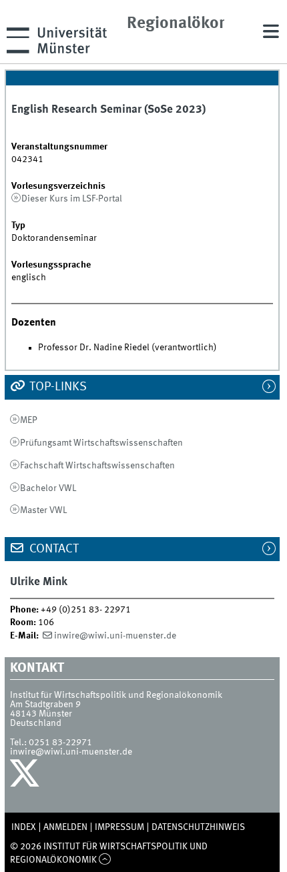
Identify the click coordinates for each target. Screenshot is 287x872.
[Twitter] (26, 776)
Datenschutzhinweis (198, 827)
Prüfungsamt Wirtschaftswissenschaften (101, 443)
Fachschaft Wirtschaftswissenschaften (97, 465)
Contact (53, 549)
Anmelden (65, 827)
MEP (28, 420)
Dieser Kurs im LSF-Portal (71, 198)
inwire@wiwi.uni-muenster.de (115, 635)
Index (23, 827)
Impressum (119, 827)
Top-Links (57, 387)
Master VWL (43, 510)
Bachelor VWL (48, 488)
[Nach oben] (105, 860)
